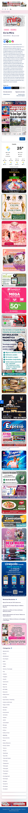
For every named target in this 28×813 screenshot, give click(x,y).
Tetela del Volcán (7, 758)
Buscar (22, 138)
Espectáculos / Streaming (8, 699)
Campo (4, 664)
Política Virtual (6, 732)
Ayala (4, 661)
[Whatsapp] (10, 41)
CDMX (4, 666)
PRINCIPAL (5, 735)
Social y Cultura (6, 745)
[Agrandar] (24, 102)
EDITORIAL (5, 689)
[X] (7, 41)
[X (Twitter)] (2, 405)
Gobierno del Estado (7, 702)
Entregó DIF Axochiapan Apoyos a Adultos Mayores (13, 606)
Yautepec (5, 781)
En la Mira (13, 29)
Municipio (5, 725)
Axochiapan (5, 658)
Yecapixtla (5, 783)
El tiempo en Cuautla (14, 166)
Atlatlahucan (6, 656)
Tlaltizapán (5, 766)
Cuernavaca (5, 681)
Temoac (4, 750)
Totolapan (5, 773)
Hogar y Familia (6, 704)
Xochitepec (5, 778)
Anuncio (4, 653)
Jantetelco (5, 714)
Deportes (5, 684)
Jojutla (4, 720)
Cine (4, 671)
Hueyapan (5, 707)
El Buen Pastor (6, 694)
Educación (5, 692)
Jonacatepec (6, 722)
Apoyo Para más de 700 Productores (12, 602)
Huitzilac (5, 709)
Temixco (5, 748)
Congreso (5, 676)
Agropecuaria (6, 651)
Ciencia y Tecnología (7, 669)
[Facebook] (4, 41)
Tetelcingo (5, 760)
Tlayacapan (5, 771)
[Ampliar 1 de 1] (23, 250)
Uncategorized (6, 776)
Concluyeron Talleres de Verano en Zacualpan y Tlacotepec (14, 619)
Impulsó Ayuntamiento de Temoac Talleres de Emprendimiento (14, 615)
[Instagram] (12, 41)
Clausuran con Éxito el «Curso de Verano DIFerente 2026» (13, 610)
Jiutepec (5, 717)
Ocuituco (5, 727)
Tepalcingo (5, 753)
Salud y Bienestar (7, 743)
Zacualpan (5, 789)
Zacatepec (5, 786)
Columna (6, 29)
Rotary (4, 740)
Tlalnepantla (6, 763)
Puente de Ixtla (6, 737)
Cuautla (4, 679)
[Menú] (10, 9)
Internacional (6, 712)
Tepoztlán (5, 755)
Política (4, 730)
